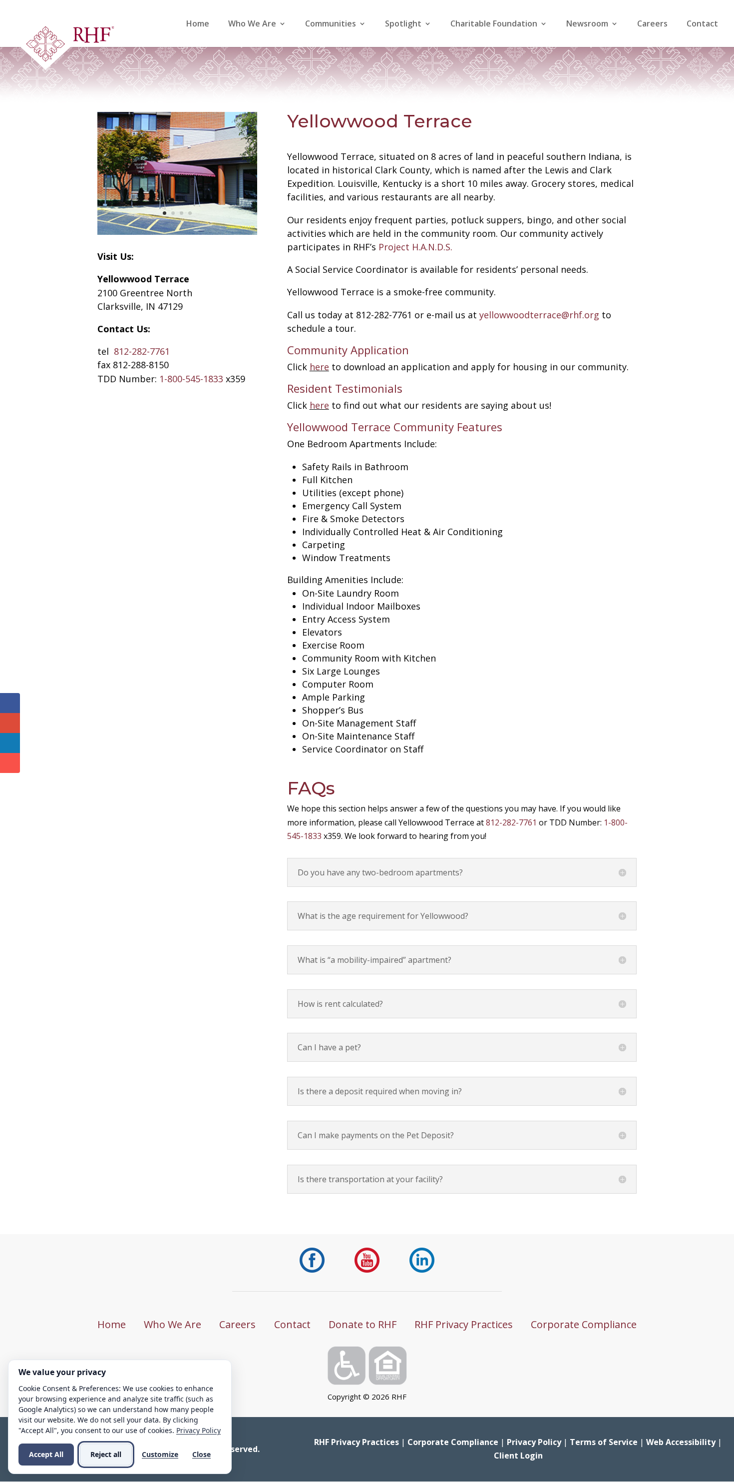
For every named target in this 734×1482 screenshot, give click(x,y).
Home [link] (197, 24)
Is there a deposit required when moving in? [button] (380, 1091)
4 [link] (190, 213)
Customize (160, 1454)
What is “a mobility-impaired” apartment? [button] (374, 960)
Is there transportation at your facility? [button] (370, 1179)
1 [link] (164, 213)
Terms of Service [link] (604, 1442)
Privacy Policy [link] (534, 1442)
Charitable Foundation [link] (493, 24)
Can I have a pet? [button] (329, 1047)
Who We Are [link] (252, 24)
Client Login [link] (518, 1455)
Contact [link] (702, 24)
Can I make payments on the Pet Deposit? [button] (376, 1135)
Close (201, 1454)
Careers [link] (652, 24)
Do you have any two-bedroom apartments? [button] (380, 872)
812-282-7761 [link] (142, 351)
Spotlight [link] (403, 24)
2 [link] (173, 213)
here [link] (319, 367)
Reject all (105, 1454)
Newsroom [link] (587, 24)
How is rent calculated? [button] (340, 1004)
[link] (67, 46)
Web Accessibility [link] (681, 1442)
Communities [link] (330, 24)
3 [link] (181, 213)
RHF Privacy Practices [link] (463, 1324)
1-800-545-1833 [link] (191, 379)
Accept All (46, 1454)
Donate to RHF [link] (362, 1324)
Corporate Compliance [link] (584, 1324)
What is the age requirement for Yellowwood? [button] (383, 916)
